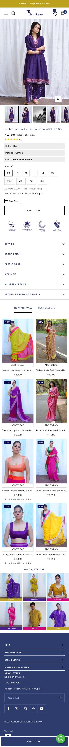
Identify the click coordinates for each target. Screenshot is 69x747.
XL (43, 173)
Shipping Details (15, 284)
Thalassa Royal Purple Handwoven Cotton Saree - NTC (17, 430)
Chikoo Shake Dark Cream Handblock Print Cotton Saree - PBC (51, 370)
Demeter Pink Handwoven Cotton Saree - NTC (51, 490)
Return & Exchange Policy (22, 294)
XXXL (9, 181)
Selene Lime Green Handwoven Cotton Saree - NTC (17, 370)
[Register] (59, 698)
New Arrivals (23, 308)
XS (8, 173)
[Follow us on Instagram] (25, 708)
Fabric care (12, 264)
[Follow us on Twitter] (17, 708)
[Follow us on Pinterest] (33, 708)
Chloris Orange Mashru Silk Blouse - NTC (17, 490)
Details (9, 244)
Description (12, 254)
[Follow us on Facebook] (8, 708)
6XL (42, 181)
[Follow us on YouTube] (42, 708)
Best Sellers (46, 308)
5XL (31, 181)
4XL (21, 181)
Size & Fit (10, 274)
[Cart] (63, 13)
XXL (53, 173)
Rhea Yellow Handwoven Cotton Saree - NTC (51, 554)
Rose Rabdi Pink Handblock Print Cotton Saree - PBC (51, 430)
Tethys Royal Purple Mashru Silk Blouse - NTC (17, 554)
